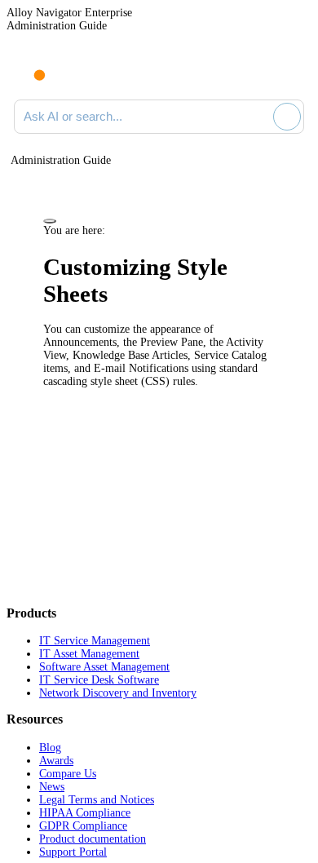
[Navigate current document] (291, 71)
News (51, 787)
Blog (50, 747)
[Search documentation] (257, 116)
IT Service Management (94, 641)
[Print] (49, 221)
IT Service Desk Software (99, 680)
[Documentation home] (80, 71)
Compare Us (67, 774)
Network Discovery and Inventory (118, 693)
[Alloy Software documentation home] (30, 67)
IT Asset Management (89, 654)
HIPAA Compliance (84, 813)
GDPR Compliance (83, 826)
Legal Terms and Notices (96, 800)
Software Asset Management (104, 667)
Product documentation (92, 839)
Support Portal (73, 852)
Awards (56, 761)
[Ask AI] (287, 117)
